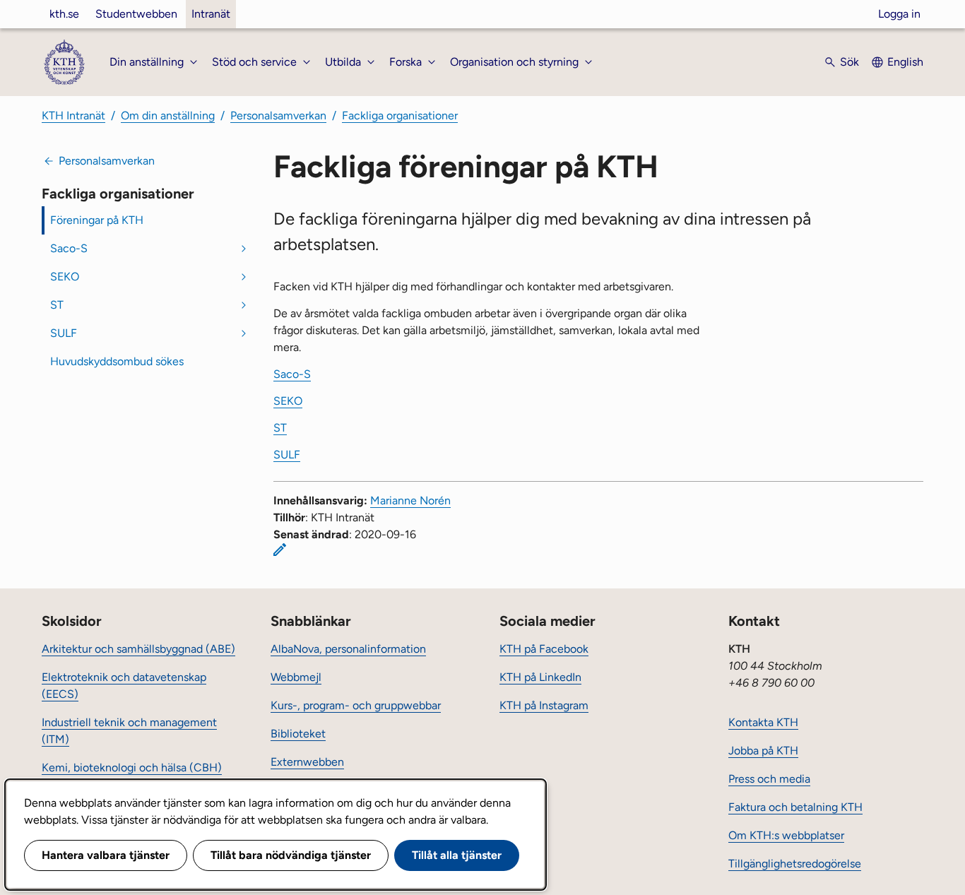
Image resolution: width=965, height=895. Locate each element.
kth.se (64, 13)
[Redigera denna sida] (279, 549)
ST (57, 305)
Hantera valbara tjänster (106, 855)
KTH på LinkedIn (540, 677)
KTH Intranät (73, 115)
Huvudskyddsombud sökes (117, 361)
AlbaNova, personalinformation (348, 649)
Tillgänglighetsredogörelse (794, 863)
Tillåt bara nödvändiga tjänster (291, 855)
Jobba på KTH (763, 750)
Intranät (210, 13)
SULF (63, 333)
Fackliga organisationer (400, 115)
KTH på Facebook (543, 649)
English (905, 62)
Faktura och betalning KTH (795, 807)
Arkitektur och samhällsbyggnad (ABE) (138, 649)
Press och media (769, 779)
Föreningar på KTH (96, 220)
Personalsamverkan (278, 115)
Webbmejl (296, 677)
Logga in (899, 13)
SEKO (64, 276)
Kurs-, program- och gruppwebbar (356, 705)
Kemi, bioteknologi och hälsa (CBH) (132, 767)
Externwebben (307, 762)
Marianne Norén (410, 500)
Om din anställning (168, 115)
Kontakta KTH (763, 722)
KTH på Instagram (543, 705)
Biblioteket (298, 733)
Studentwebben (136, 13)
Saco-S (69, 248)
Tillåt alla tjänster (457, 855)
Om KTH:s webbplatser (786, 835)
